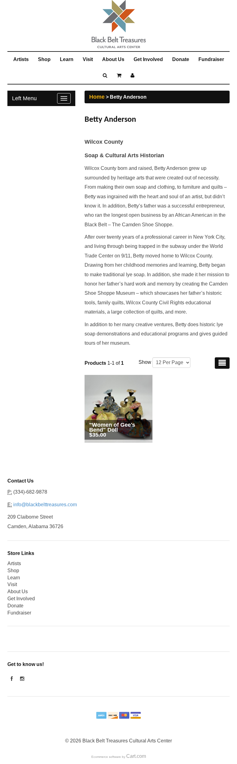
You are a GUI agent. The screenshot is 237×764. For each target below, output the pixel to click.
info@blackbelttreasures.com (45, 504)
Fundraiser (211, 59)
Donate (180, 59)
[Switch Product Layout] (222, 363)
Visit (88, 59)
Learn (66, 59)
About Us (113, 59)
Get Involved (148, 59)
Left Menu (24, 98)
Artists (21, 59)
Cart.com (136, 756)
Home (97, 97)
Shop (44, 59)
